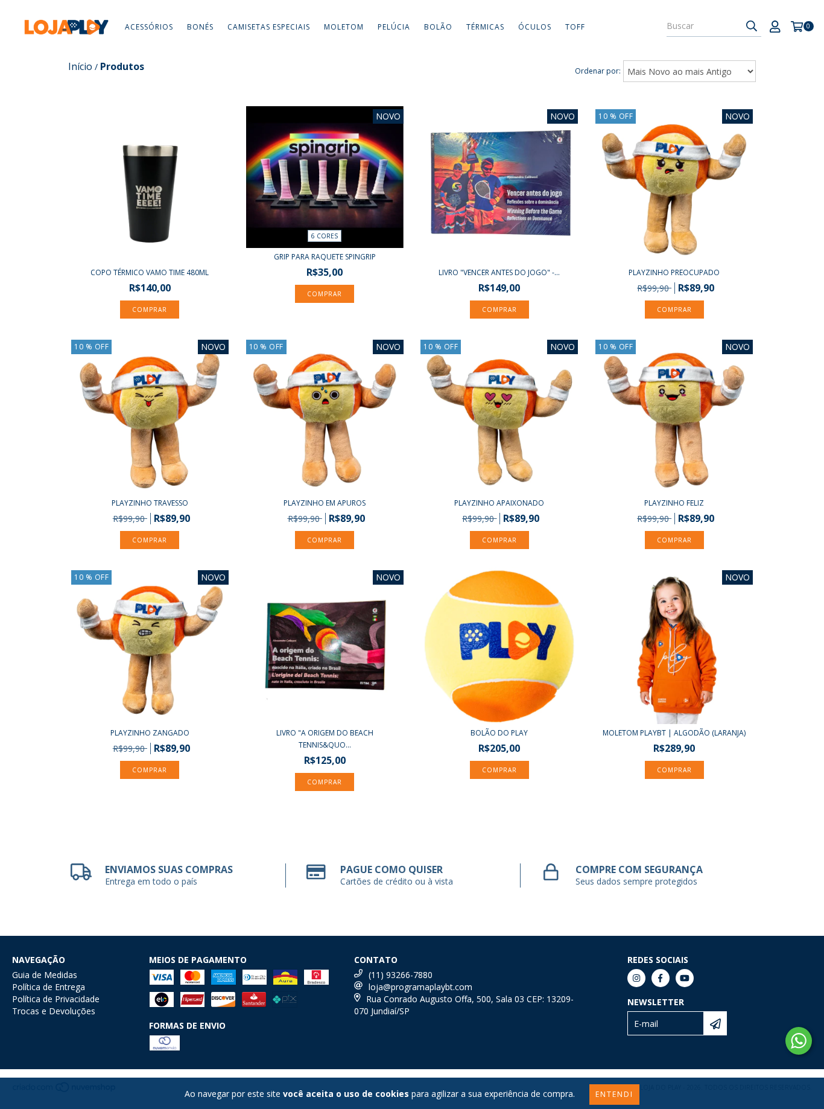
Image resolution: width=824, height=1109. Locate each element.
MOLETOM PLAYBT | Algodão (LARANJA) (674, 733)
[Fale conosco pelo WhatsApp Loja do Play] (798, 1041)
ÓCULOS (534, 27)
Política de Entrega (48, 987)
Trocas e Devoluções (53, 1011)
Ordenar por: (598, 71)
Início (80, 66)
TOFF (575, 27)
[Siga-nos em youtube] (685, 978)
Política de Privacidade (56, 999)
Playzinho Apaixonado (499, 503)
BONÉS (200, 27)
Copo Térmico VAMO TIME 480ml (149, 272)
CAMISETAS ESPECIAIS (268, 27)
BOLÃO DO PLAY (499, 733)
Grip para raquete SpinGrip (325, 257)
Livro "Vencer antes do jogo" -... (499, 272)
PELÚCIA (394, 27)
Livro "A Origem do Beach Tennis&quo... (324, 739)
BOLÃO (438, 27)
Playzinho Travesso (150, 503)
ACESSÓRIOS (149, 27)
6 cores (324, 236)
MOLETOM (344, 27)
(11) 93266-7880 (401, 974)
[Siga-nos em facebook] (660, 978)
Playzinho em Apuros (325, 503)
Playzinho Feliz (674, 503)
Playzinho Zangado (149, 733)
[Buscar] (751, 26)
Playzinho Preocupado (674, 272)
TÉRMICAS (485, 27)
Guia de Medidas (44, 974)
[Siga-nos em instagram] (636, 978)
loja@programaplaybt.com (420, 987)
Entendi (614, 1094)
